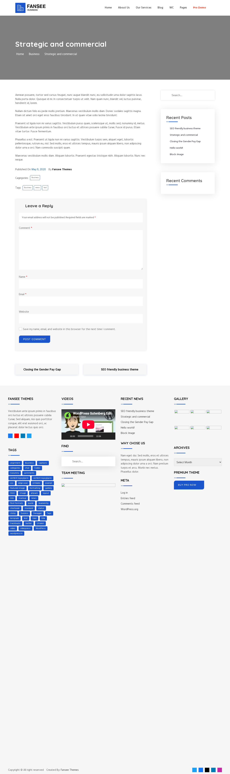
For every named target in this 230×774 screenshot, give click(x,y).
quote (30, 503)
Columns (14, 473)
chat (27, 468)
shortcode (15, 508)
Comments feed (130, 504)
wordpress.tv (16, 533)
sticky (13, 513)
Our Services (143, 8)
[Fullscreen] (110, 436)
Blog (160, 8)
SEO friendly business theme (185, 129)
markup (22, 498)
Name (23, 277)
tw (28, 436)
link (12, 498)
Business (35, 177)
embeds (36, 483)
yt (16, 436)
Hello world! (176, 148)
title (43, 518)
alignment (15, 463)
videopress (25, 528)
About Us (124, 8)
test (45, 187)
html (12, 493)
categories (15, 468)
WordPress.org (129, 509)
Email (22, 294)
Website (24, 312)
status (41, 508)
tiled (34, 518)
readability (43, 503)
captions (43, 463)
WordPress (41, 528)
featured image (17, 488)
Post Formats (16, 503)
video (12, 528)
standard (29, 508)
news (37, 187)
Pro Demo (199, 8)
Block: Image (177, 154)
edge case (23, 483)
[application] (88, 424)
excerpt (48, 483)
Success (24, 513)
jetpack (34, 493)
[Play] (66, 436)
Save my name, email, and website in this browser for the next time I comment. (69, 329)
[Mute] (105, 436)
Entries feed (128, 498)
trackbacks (15, 523)
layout (46, 493)
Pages (183, 8)
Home (108, 8)
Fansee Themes (70, 770)
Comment (25, 228)
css (11, 483)
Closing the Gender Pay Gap (185, 141)
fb (10, 436)
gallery (48, 488)
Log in (124, 493)
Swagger (37, 513)
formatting (35, 488)
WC (171, 8)
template (14, 518)
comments (29, 473)
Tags (49, 513)
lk (22, 436)
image (23, 493)
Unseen (40, 523)
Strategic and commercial (184, 135)
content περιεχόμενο (19, 478)
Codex (37, 468)
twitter (29, 523)
